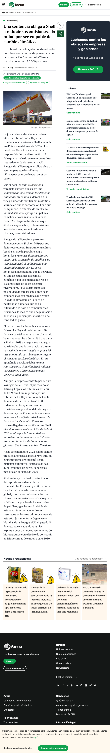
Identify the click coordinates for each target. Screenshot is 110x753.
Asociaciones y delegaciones (72, 705)
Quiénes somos (64, 700)
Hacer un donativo (15, 668)
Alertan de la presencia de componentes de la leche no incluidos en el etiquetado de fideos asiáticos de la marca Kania (41, 599)
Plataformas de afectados (17, 705)
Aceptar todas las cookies (53, 748)
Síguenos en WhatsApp (15, 82)
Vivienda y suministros (77, 189)
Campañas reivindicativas (17, 700)
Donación (76, 4)
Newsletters (62, 667)
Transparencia (63, 709)
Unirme (63, 4)
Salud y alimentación (76, 162)
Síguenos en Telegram (39, 82)
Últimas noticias (64, 649)
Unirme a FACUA (88, 69)
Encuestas (8, 709)
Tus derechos (10, 722)
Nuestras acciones (66, 654)
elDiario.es (34, 185)
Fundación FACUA (65, 714)
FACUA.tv (61, 658)
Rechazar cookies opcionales (18, 748)
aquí (35, 737)
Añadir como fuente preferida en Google (22, 78)
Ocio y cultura (73, 112)
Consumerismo (64, 663)
